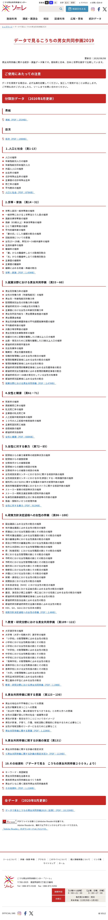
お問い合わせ (97, 2)
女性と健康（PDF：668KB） (20, 436)
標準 (73, 2)
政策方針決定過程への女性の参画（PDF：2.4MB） (31, 612)
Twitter (105, 9)
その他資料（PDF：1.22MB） (20, 788)
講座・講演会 (30, 18)
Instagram (93, 9)
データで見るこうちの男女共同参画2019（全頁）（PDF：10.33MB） (40, 810)
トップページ (7, 27)
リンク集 (98, 859)
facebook (99, 9)
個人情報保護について (80, 859)
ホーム (62, 863)
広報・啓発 (76, 18)
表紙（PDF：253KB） (16, 119)
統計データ (95, 18)
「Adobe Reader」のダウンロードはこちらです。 (25, 828)
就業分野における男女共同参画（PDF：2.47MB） (30, 383)
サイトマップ (49, 863)
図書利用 (60, 18)
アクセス (84, 2)
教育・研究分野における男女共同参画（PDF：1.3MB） (33, 684)
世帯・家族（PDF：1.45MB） (20, 272)
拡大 (67, 2)
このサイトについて (58, 859)
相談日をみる (79, 8)
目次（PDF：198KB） (16, 138)
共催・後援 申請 (27, 859)
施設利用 (12, 18)
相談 (46, 18)
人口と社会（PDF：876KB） (20, 192)
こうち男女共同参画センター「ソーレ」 (14, 6)
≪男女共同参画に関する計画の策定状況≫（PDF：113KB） (35, 753)
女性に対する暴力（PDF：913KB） (23, 505)
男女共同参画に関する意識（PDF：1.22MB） (28, 730)
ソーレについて (10, 859)
